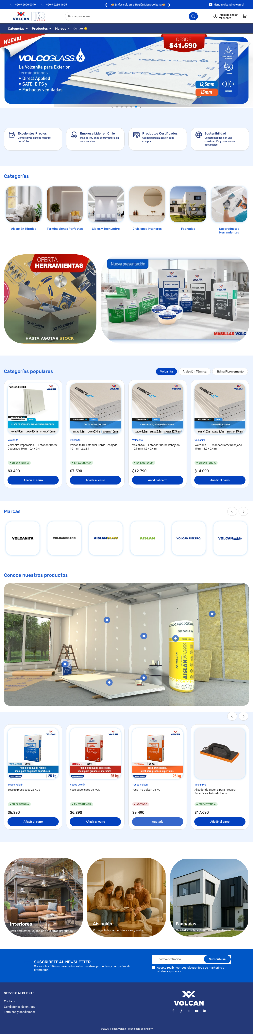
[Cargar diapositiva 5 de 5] (136, 106)
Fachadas (188, 229)
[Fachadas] (188, 204)
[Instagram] (188, 1011)
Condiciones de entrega (19, 1007)
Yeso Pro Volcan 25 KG (146, 789)
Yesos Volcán (15, 784)
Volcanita (166, 371)
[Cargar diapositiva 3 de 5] (126, 106)
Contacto (10, 1001)
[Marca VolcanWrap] (230, 538)
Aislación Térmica (23, 229)
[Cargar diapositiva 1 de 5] (117, 106)
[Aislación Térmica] (24, 204)
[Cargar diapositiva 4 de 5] (131, 106)
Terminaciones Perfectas (65, 229)
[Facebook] (173, 1011)
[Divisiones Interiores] (147, 204)
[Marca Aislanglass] (106, 538)
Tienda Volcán (118, 1028)
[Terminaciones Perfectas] (65, 204)
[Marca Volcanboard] (64, 538)
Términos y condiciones (20, 1012)
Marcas (60, 28)
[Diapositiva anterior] (112, 106)
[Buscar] (193, 16)
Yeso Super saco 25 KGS (85, 789)
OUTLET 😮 (80, 28)
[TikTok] (180, 1011)
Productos (40, 28)
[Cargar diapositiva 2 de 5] (121, 106)
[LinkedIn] (204, 1011)
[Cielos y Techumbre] (106, 204)
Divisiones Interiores (147, 229)
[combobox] (132, 16)
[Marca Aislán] (147, 538)
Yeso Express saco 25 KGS (24, 789)
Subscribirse (217, 959)
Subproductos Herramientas (229, 230)
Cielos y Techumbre (106, 229)
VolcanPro (200, 784)
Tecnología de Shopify (140, 1028)
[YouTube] (196, 1011)
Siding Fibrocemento (230, 371)
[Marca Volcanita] (23, 538)
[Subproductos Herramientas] (229, 204)
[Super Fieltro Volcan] (189, 538)
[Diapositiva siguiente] (140, 106)
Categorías (16, 28)
